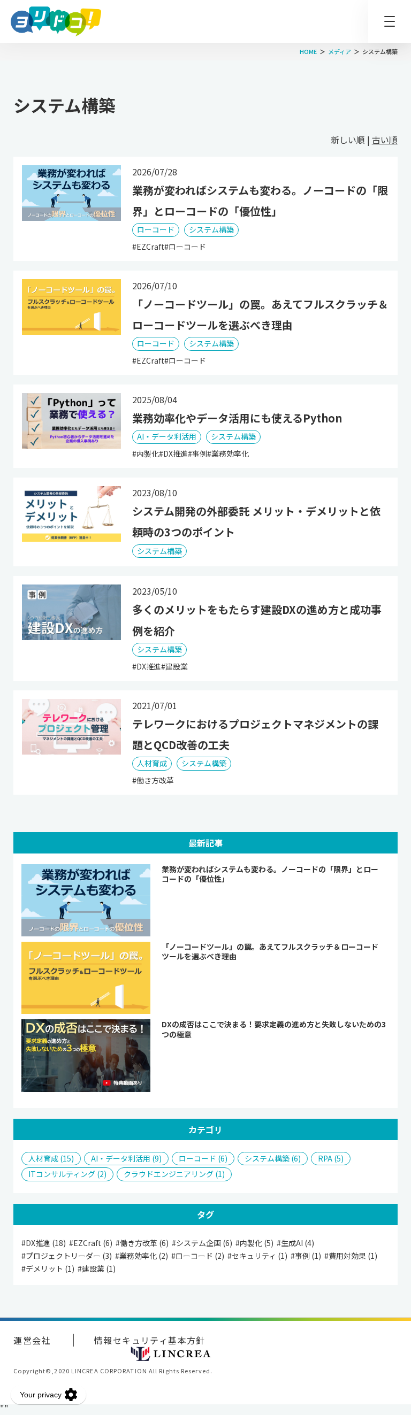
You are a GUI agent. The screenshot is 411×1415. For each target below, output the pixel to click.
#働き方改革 (153, 780)
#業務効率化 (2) (141, 1255)
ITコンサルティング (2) (67, 1173)
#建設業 (174, 666)
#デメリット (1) (47, 1268)
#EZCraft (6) (90, 1243)
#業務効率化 (228, 453)
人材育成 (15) (51, 1158)
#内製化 (145, 453)
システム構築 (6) (273, 1158)
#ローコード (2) (197, 1255)
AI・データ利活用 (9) (126, 1158)
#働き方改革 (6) (142, 1243)
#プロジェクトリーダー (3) (66, 1255)
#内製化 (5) (254, 1243)
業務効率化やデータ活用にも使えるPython (237, 418)
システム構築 (211, 229)
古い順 (385, 139)
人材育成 (152, 763)
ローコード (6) (203, 1158)
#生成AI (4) (295, 1243)
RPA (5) (331, 1158)
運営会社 (32, 1340)
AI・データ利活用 (166, 436)
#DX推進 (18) (43, 1243)
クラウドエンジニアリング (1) (174, 1173)
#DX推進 (173, 453)
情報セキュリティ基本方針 (150, 1340)
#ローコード (185, 246)
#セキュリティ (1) (257, 1255)
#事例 (197, 453)
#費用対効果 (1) (350, 1255)
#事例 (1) (306, 1255)
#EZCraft (148, 246)
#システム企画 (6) (202, 1243)
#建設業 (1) (97, 1268)
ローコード (155, 229)
